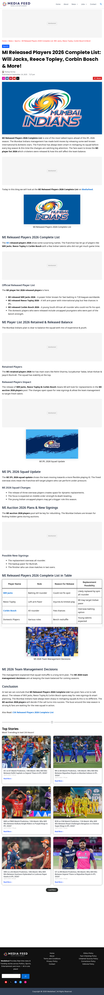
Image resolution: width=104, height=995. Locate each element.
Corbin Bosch (9, 610)
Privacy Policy (52, 961)
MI (7, 242)
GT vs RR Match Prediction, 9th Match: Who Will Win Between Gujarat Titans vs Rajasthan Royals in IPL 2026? (76, 874)
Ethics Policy (88, 953)
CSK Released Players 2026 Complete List (33, 712)
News (74, 4)
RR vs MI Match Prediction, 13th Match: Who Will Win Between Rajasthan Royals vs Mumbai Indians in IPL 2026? (76, 773)
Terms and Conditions (52, 959)
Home (58, 4)
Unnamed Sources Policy (88, 959)
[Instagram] (25, 982)
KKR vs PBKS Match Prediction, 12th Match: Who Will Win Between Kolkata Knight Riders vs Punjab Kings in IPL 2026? (26, 823)
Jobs (83, 4)
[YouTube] (6, 982)
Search (15, 973)
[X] (11, 982)
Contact (93, 4)
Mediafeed (87, 189)
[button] (77, 4)
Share (98, 78)
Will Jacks (8, 593)
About (66, 4)
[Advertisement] (52, 23)
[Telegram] (20, 982)
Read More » (8, 779)
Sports (17, 41)
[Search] (25, 976)
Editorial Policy (88, 964)
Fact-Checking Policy (88, 956)
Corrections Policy (88, 961)
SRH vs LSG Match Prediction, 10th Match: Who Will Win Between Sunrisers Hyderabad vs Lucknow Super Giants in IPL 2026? (25, 874)
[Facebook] (15, 982)
